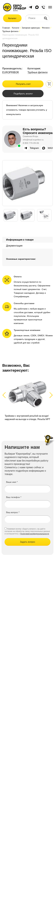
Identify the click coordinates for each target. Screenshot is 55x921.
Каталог (12, 18)
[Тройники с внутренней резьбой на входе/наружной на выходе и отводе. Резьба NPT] (27, 398)
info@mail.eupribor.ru (33, 139)
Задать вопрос (27, 542)
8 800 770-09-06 (31, 143)
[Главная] (14, 7)
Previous (5, 395)
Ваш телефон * (13, 497)
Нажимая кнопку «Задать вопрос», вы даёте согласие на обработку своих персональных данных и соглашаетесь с (27, 531)
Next (50, 395)
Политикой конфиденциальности (34, 534)
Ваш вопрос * (12, 512)
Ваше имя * (12, 482)
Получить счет (23, 84)
